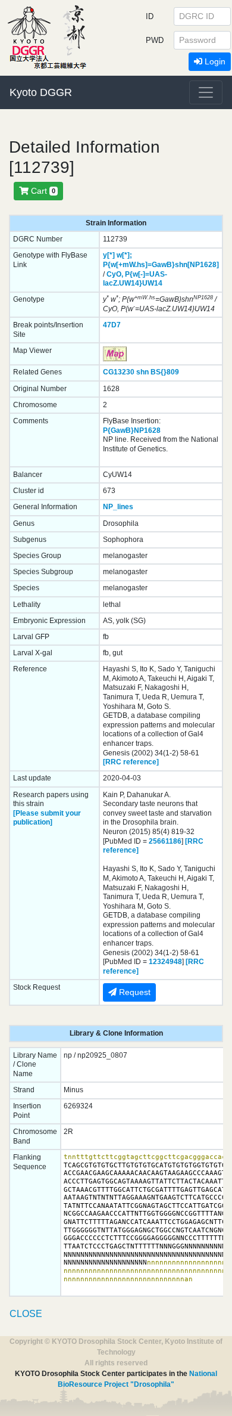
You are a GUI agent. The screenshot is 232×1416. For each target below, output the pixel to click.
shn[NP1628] (197, 265)
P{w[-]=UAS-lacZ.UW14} (135, 279)
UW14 (152, 283)
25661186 (165, 841)
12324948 (165, 962)
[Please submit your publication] (47, 818)
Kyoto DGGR (41, 92)
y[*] (109, 255)
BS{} (159, 372)
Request (134, 992)
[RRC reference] (131, 762)
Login (213, 61)
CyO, (114, 274)
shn (142, 372)
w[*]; (124, 255)
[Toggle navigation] (205, 92)
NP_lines (118, 507)
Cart (42, 191)
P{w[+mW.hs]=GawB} (139, 265)
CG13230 (118, 372)
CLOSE (26, 1314)
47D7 (112, 325)
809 (173, 372)
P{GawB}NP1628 (132, 430)
